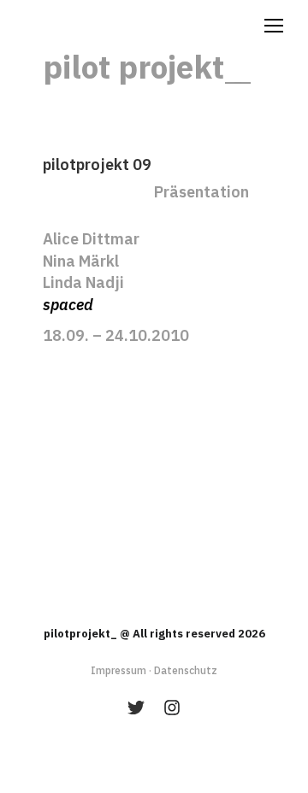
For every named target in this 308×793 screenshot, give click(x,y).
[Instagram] (172, 707)
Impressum (118, 670)
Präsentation (201, 192)
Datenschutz (185, 670)
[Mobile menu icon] (274, 26)
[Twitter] (136, 707)
